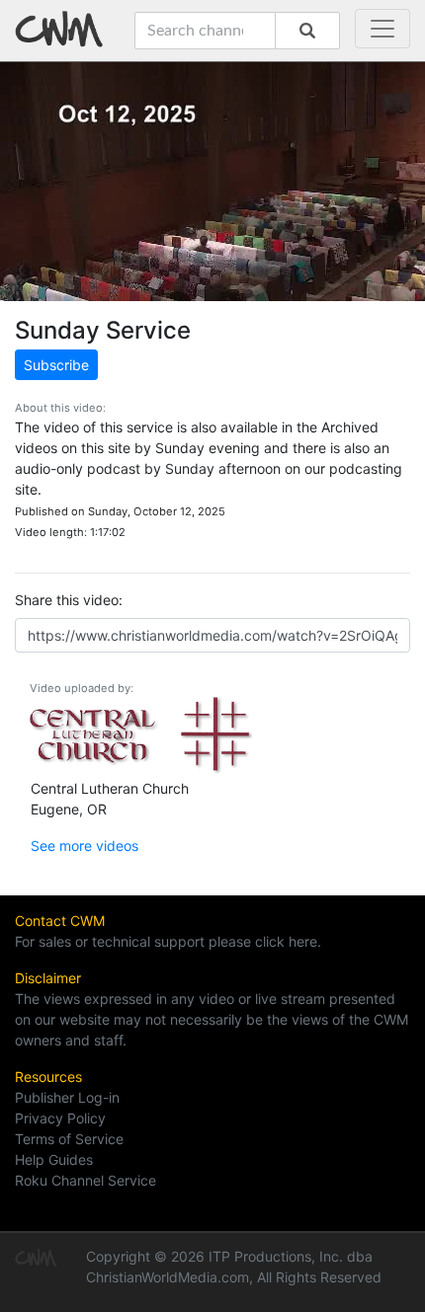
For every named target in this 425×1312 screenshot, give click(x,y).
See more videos (84, 845)
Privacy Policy (60, 1118)
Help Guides (54, 1159)
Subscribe (56, 364)
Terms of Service (69, 1138)
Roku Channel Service (85, 1180)
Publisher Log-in (67, 1097)
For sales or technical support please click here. (168, 941)
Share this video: (69, 599)
